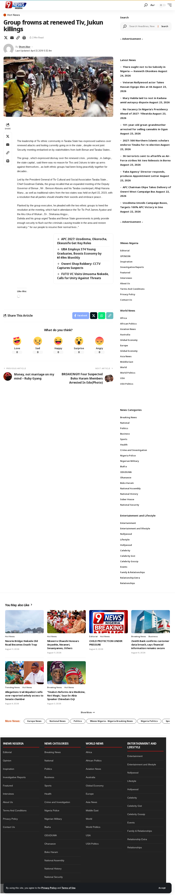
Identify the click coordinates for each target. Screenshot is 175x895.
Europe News (34, 721)
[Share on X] (5, 37)
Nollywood (132, 772)
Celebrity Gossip (136, 814)
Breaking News (138, 636)
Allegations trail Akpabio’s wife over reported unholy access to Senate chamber (24, 695)
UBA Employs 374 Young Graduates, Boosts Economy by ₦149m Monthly (79, 253)
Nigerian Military (53, 818)
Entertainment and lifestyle (141, 764)
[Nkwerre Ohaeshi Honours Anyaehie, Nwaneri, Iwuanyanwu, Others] (66, 621)
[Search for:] (142, 26)
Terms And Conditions (14, 810)
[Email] (12, 37)
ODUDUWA (50, 835)
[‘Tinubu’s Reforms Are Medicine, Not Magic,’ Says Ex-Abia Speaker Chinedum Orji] (66, 672)
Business (153, 636)
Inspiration (8, 769)
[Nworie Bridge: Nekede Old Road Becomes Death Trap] (24, 621)
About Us (8, 802)
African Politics (94, 760)
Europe (90, 793)
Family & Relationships (139, 831)
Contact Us (9, 827)
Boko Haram (51, 852)
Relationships (134, 847)
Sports (47, 785)
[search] (146, 5)
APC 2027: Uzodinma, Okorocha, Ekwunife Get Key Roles (82, 241)
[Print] (24, 37)
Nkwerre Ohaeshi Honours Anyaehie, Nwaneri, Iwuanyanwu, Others (63, 644)
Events (131, 822)
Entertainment (135, 756)
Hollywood (132, 789)
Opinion (7, 760)
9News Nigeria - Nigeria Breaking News (111, 721)
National (48, 760)
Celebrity (132, 797)
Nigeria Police (51, 810)
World (89, 818)
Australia (90, 777)
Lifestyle (131, 781)
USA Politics (92, 843)
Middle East (92, 810)
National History (53, 868)
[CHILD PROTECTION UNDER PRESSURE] (108, 621)
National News (58, 721)
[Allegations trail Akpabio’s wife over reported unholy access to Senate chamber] (24, 672)
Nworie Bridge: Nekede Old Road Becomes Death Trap (21, 642)
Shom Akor (24, 46)
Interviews (8, 793)
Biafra (47, 827)
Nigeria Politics (149, 721)
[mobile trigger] (169, 5)
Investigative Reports (14, 777)
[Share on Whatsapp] (101, 315)
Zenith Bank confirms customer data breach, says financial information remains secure (150, 644)
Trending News (12, 687)
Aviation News (93, 769)
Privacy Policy (49, 888)
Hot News (13, 15)
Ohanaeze (50, 843)
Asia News (91, 802)
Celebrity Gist (134, 806)
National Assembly (54, 860)
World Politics (93, 827)
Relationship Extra (137, 839)
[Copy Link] (18, 37)
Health (47, 793)
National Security (53, 877)
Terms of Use (68, 888)
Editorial (93, 636)
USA (88, 835)
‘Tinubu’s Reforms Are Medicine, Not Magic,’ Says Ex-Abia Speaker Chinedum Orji (66, 695)
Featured (8, 785)
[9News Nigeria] (15, 5)
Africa (89, 752)
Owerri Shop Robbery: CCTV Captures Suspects (79, 266)
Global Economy (95, 785)
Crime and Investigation (57, 802)
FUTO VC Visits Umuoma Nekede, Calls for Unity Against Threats (83, 276)
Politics (78, 721)
